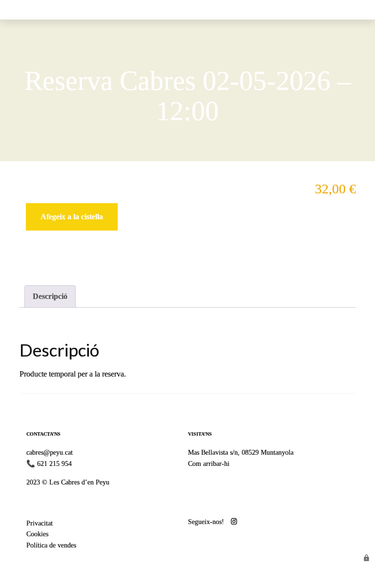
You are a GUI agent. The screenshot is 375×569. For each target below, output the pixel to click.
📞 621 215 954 (49, 463)
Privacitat (39, 523)
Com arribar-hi (208, 463)
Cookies (37, 534)
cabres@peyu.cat (49, 452)
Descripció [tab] (50, 296)
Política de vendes (51, 545)
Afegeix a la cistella (72, 216)
